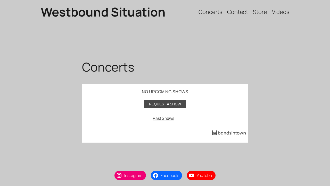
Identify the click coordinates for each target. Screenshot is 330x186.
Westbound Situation (103, 12)
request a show (165, 104)
